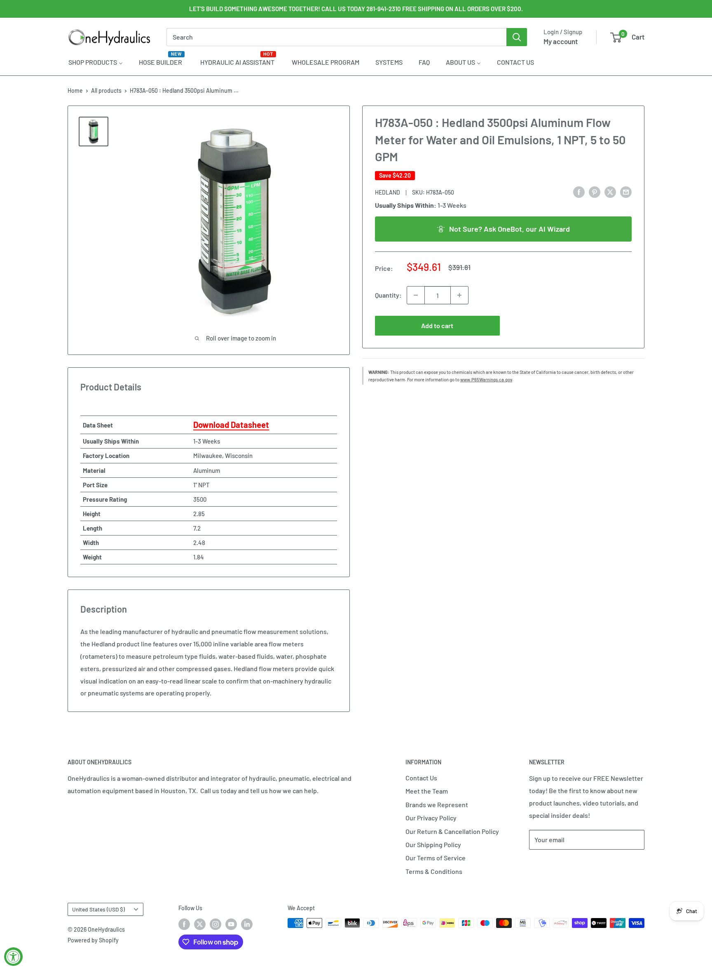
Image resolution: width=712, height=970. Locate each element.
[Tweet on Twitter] (610, 191)
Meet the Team (426, 791)
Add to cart (437, 325)
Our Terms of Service (435, 858)
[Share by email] (626, 191)
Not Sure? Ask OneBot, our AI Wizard (509, 228)
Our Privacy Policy (431, 818)
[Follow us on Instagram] (215, 924)
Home (75, 90)
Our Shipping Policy (433, 844)
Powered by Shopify (93, 940)
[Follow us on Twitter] (200, 924)
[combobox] (336, 37)
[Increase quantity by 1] (459, 295)
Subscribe (556, 864)
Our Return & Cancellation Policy (452, 831)
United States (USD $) (98, 909)
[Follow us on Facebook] (184, 924)
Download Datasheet (231, 425)
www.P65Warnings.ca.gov (486, 379)
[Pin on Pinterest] (594, 191)
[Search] (516, 37)
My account (560, 41)
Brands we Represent (436, 804)
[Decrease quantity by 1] (415, 295)
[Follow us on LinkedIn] (247, 924)
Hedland (387, 191)
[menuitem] (96, 61)
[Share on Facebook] (579, 191)
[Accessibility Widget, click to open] (13, 956)
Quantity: (388, 295)
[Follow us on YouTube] (231, 924)
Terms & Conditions (433, 871)
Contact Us (421, 778)
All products (106, 90)
